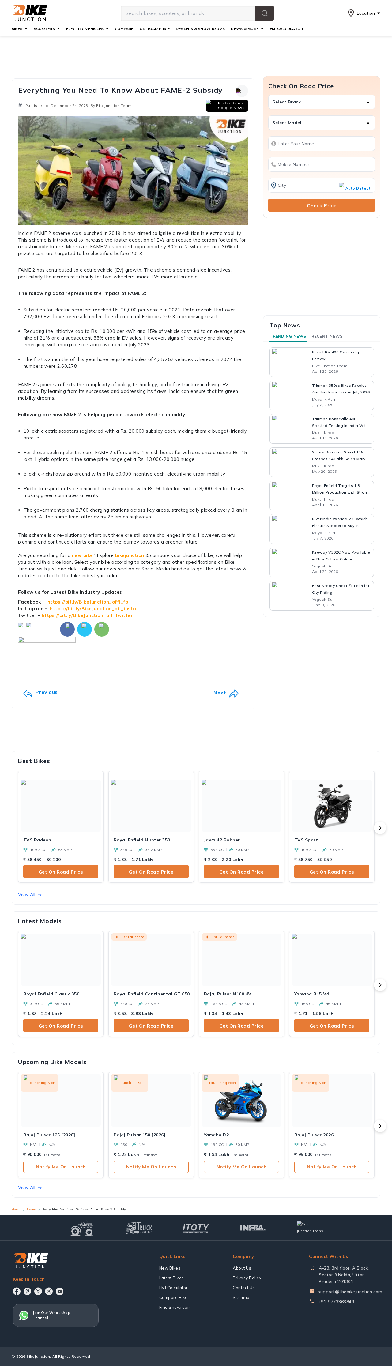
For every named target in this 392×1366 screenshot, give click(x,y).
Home (16, 1209)
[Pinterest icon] (27, 1291)
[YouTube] (59, 1291)
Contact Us (244, 1287)
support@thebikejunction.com (350, 1291)
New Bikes (170, 1268)
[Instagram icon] (38, 1291)
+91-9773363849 (336, 1301)
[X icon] (49, 1291)
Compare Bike (173, 1297)
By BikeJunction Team (111, 105)
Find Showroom (175, 1307)
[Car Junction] (310, 1227)
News (31, 1209)
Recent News (327, 336)
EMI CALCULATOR (286, 28)
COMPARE (124, 28)
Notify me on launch (61, 1167)
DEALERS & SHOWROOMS (200, 28)
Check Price (322, 205)
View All (27, 894)
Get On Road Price (61, 872)
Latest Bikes (171, 1277)
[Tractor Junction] (82, 1228)
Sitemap (241, 1297)
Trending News (288, 336)
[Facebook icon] (17, 1291)
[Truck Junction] (139, 1228)
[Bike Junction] (29, 13)
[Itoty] (196, 1227)
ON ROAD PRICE (155, 28)
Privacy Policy (247, 1277)
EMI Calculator (173, 1287)
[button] (264, 13)
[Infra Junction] (253, 1228)
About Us (242, 1268)
